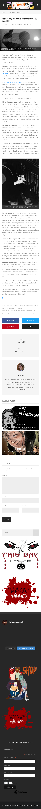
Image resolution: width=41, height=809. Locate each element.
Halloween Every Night (16, 24)
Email (4, 506)
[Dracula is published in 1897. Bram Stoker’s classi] (20, 638)
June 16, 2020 (22, 340)
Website (24, 506)
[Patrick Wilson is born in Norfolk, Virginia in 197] (13, 629)
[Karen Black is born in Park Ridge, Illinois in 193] (28, 629)
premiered (5, 73)
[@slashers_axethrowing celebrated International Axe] (5, 633)
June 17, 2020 (19, 350)
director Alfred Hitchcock (12, 82)
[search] (36, 532)
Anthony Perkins (32, 305)
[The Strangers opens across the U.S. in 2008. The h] (20, 633)
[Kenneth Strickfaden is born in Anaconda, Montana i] (35, 638)
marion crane (16, 313)
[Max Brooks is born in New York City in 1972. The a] (5, 643)
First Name (8, 765)
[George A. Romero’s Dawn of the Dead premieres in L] (28, 638)
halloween (20, 308)
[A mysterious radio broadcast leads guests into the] (35, 629)
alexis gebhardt (7, 305)
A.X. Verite (5, 24)
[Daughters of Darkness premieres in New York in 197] (35, 633)
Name (4, 497)
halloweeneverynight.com (27, 310)
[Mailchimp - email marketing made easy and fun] (20, 793)
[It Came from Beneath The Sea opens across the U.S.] (20, 629)
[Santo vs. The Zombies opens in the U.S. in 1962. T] (13, 633)
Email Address (10, 757)
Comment (5, 475)
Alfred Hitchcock (20, 305)
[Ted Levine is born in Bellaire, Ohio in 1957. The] (28, 633)
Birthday (7, 779)
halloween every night (9, 310)
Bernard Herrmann (8, 308)
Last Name (8, 772)
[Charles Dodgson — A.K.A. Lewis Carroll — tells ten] (5, 629)
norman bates (26, 313)
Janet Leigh (6, 313)
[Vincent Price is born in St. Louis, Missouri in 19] (5, 638)
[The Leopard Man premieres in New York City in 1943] (28, 643)
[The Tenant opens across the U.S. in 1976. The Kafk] (13, 638)
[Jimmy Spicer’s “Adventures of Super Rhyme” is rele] (13, 643)
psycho (35, 313)
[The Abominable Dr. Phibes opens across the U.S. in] (35, 643)
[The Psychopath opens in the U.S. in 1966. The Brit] (20, 643)
